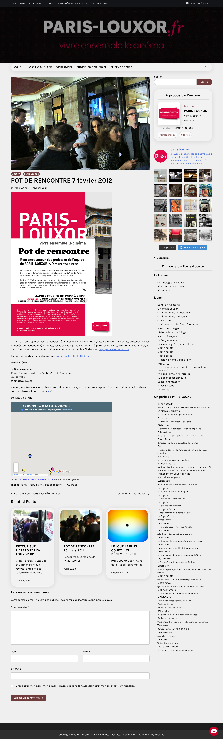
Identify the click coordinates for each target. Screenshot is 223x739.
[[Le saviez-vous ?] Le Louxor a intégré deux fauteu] (175, 235)
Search (158, 76)
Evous (161, 446)
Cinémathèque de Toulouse (173, 312)
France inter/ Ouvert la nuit (173, 473)
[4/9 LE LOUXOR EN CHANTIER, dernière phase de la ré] (160, 175)
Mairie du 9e (164, 355)
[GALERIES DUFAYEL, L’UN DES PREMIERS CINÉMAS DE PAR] (205, 235)
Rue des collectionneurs (171, 377)
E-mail (87, 651)
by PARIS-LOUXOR (20, 188)
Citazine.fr (163, 417)
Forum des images (168, 328)
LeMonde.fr (163, 551)
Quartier (72, 484)
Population (35, 484)
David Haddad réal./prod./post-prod (178, 324)
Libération (163, 565)
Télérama (162, 625)
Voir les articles (167, 135)
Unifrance (163, 389)
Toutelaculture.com (168, 646)
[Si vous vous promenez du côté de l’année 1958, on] (175, 220)
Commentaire (20, 607)
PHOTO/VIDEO (67, 3)
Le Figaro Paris (166, 509)
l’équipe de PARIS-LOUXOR (114, 349)
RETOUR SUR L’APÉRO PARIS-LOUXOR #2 (28, 550)
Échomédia (164, 432)
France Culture (166, 463)
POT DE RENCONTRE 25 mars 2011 (79, 548)
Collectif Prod (165, 320)
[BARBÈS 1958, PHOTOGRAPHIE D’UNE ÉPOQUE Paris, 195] (160, 205)
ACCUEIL (18, 67)
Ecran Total (164, 439)
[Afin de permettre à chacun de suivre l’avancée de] (160, 190)
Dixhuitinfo (164, 425)
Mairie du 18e (165, 351)
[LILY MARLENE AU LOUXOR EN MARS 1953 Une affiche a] (175, 205)
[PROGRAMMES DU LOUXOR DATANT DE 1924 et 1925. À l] (205, 205)
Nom (14, 651)
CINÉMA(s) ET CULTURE (45, 3)
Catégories (163, 257)
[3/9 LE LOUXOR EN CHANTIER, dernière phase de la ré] (175, 175)
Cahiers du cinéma (168, 410)
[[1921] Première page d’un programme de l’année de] (160, 220)
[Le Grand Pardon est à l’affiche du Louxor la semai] (190, 190)
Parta (23, 484)
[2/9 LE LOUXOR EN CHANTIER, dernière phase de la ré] (190, 175)
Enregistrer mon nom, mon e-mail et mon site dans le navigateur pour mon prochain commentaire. (75, 685)
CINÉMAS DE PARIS (121, 67)
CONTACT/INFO (102, 3)
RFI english (163, 611)
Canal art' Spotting (168, 304)
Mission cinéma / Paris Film (174, 359)
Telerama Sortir (166, 632)
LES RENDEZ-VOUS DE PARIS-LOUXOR (36, 479)
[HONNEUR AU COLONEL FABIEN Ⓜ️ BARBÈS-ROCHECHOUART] (205, 220)
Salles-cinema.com (168, 381)
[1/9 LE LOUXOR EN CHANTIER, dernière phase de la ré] (205, 175)
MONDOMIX (164, 596)
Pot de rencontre (55, 484)
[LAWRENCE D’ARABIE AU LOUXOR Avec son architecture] (205, 190)
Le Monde (163, 523)
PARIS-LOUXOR (84, 3)
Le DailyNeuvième (167, 340)
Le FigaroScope (166, 516)
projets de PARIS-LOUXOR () (73, 355)
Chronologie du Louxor (170, 282)
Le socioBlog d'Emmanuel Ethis (175, 344)
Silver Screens (165, 385)
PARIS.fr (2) (163, 363)
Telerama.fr (163, 639)
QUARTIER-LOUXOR (21, 3)
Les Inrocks (164, 558)
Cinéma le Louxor (167, 308)
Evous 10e (163, 456)
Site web (16, 668)
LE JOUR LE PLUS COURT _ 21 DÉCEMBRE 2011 (124, 550)
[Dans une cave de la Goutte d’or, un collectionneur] (190, 220)
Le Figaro (162, 487)
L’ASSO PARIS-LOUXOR (39, 67)
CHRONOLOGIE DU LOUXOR (92, 67)
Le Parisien (163, 537)
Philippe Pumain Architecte (173, 373)
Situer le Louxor (166, 290)
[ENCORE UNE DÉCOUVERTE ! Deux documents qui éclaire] (190, 205)
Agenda (16, 174)
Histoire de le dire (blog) (171, 332)
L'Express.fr (163, 480)
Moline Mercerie (166, 589)
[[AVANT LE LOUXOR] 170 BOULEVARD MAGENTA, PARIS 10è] (160, 235)
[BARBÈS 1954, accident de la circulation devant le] (175, 190)
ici (49, 391)
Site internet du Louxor (171, 286)
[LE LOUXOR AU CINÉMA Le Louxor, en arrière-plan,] (190, 235)
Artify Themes (156, 734)
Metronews (164, 582)
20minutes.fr (165, 403)
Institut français (167, 336)
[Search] (207, 67)
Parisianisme (165, 604)
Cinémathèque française (172, 316)
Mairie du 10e (165, 347)
